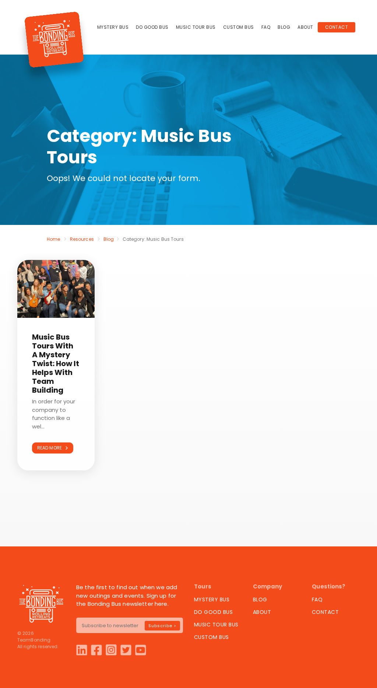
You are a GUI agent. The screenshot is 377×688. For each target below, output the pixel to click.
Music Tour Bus (196, 27)
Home (53, 239)
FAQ (266, 27)
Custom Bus (238, 27)
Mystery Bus (113, 27)
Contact (336, 27)
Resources (82, 239)
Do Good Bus (152, 27)
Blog (284, 27)
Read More (51, 448)
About (305, 27)
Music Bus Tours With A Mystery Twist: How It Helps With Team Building (55, 363)
